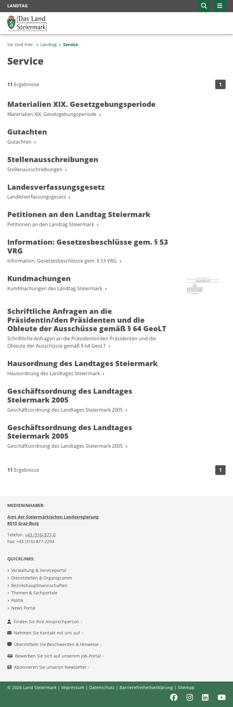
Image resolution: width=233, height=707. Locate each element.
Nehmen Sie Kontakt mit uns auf (47, 633)
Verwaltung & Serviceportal (38, 570)
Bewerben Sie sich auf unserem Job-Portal (58, 656)
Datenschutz (102, 687)
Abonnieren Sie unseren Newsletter (51, 667)
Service (70, 44)
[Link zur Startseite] (27, 22)
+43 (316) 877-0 (40, 535)
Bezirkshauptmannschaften (39, 585)
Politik (17, 600)
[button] (204, 6)
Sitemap (186, 687)
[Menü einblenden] (220, 6)
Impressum (72, 687)
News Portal (23, 608)
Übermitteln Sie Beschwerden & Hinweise (57, 644)
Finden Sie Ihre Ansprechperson (47, 621)
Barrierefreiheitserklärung (146, 687)
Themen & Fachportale (34, 593)
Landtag (48, 44)
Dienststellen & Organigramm (41, 578)
